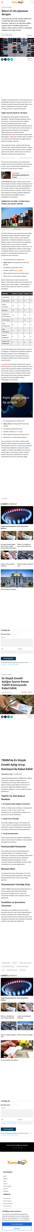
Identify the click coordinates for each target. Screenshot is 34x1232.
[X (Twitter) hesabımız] (16, 1148)
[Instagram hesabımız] (18, 1148)
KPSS (4, 1181)
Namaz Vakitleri (7, 1201)
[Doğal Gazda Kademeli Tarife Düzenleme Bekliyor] (17, 515)
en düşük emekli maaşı (22, 966)
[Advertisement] (17, 80)
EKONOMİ (29, 35)
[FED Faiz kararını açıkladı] (17, 578)
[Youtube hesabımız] (21, 1148)
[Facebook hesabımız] (13, 1148)
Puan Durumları (7, 1206)
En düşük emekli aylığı (8, 966)
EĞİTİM (5, 1183)
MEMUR (5, 1178)
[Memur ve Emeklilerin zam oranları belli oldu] (25, 536)
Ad (2, 649)
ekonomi (5, 498)
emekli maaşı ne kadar (25, 963)
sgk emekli (23, 970)
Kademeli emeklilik (12, 970)
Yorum (3, 637)
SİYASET (5, 1188)
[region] (17, 1220)
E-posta (20, 649)
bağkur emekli (6, 963)
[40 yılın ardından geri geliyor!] (17, 1049)
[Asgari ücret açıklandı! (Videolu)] (9, 556)
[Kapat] (32, 1210)
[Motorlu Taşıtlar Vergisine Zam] (25, 556)
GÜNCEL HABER (7, 1186)
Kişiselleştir (17, 1228)
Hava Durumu (6, 1198)
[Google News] (30, 60)
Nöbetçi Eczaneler (8, 1203)
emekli (15, 963)
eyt (3, 970)
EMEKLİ (30, 692)
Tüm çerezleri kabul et (17, 1224)
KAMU (5, 1176)
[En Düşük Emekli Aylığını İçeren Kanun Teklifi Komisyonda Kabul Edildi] (9, 536)
